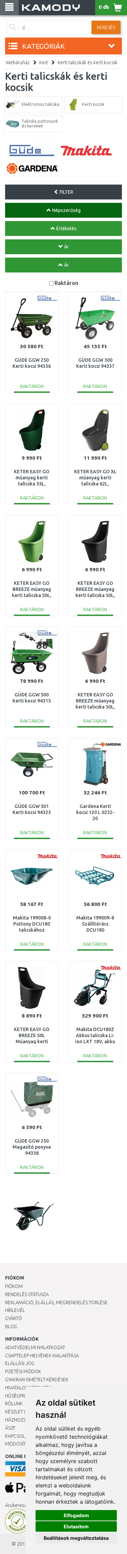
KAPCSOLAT (17, 1436)
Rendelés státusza (27, 1294)
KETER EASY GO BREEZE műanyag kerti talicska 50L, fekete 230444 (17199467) (95, 595)
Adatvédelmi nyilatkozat (35, 1347)
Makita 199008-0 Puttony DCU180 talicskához (32, 924)
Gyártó (13, 1318)
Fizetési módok (23, 1371)
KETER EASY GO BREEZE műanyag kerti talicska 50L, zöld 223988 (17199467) (31, 595)
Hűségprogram (23, 1395)
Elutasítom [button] (76, 1526)
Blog (11, 1326)
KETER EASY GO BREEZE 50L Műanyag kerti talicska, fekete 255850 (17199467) (31, 1042)
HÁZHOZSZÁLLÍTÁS (25, 1419)
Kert (43, 62)
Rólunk (14, 1403)
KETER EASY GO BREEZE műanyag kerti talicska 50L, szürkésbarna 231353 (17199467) (95, 707)
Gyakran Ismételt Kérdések (36, 1379)
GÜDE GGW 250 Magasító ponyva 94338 (32, 1147)
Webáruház (18, 62)
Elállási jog (20, 1363)
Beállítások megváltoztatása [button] (76, 1538)
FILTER (66, 192)
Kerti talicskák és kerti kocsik (88, 62)
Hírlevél (15, 1310)
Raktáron (66, 283)
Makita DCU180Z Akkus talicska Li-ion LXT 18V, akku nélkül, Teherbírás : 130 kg (95, 1042)
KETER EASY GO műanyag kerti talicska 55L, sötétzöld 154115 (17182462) (31, 484)
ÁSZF (10, 1428)
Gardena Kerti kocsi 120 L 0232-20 (95, 812)
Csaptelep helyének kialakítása (42, 1355)
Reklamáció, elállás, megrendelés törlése (56, 1302)
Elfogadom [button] (76, 1515)
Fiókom (14, 1286)
